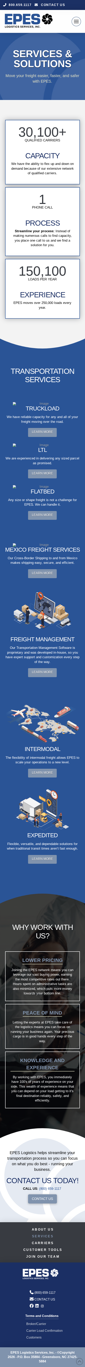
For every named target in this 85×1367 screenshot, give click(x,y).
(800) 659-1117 (50, 1189)
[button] (76, 21)
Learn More (42, 432)
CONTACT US (53, 5)
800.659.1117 (20, 5)
